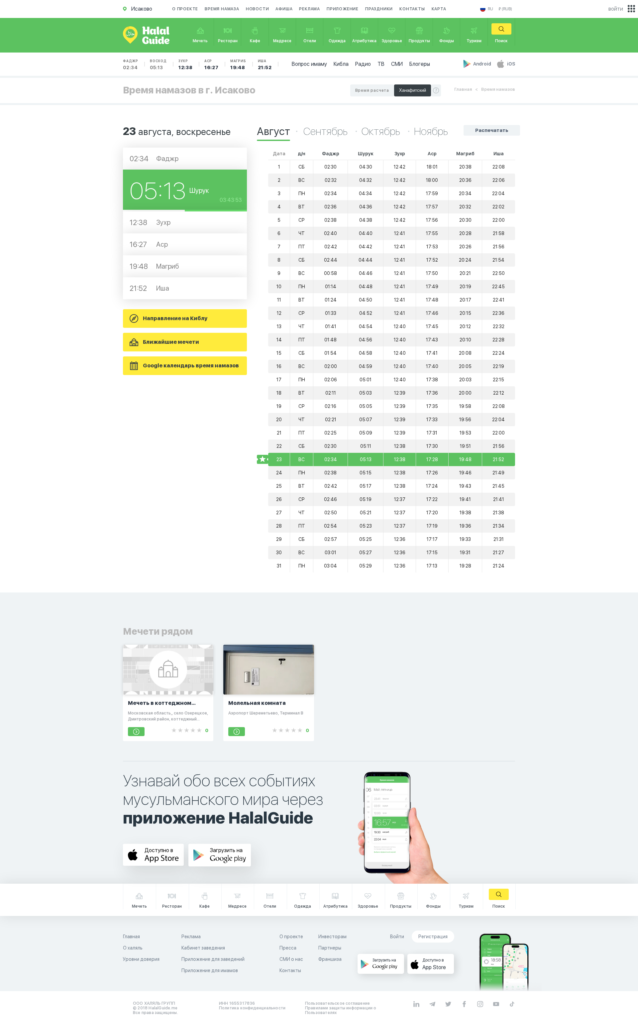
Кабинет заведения (203, 948)
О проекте (185, 9)
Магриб (238, 64)
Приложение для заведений (213, 959)
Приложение (343, 9)
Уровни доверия (141, 959)
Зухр (185, 64)
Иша (265, 64)
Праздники (379, 9)
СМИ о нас (291, 959)
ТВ (380, 64)
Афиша (283, 9)
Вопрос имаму (309, 64)
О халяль (133, 948)
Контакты (412, 9)
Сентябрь (326, 131)
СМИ (397, 64)
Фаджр (130, 64)
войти (615, 9)
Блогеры (419, 64)
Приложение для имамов (209, 970)
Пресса (287, 948)
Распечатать (491, 130)
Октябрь (382, 131)
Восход (158, 64)
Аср (211, 64)
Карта (439, 9)
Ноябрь (431, 131)
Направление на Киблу (175, 318)
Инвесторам (332, 936)
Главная (463, 89)
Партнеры (329, 948)
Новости (257, 9)
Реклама (309, 9)
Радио (363, 64)
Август (273, 131)
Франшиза (330, 959)
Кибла (341, 64)
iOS (511, 63)
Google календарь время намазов (191, 365)
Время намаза (222, 9)
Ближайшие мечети (171, 342)
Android (482, 63)
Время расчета (372, 90)
